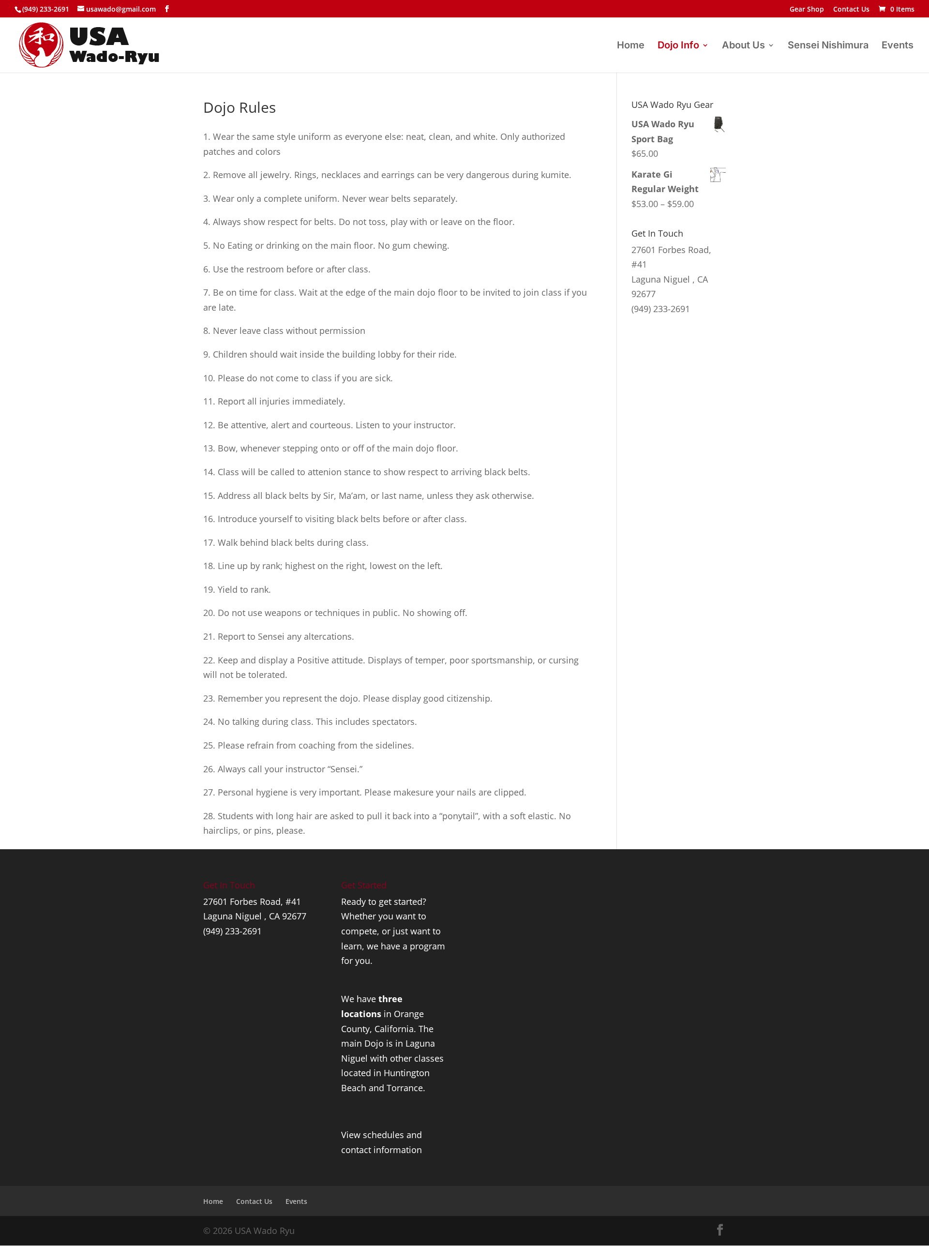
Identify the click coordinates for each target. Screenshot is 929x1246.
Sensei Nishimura (828, 46)
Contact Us (851, 10)
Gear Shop (807, 10)
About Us (743, 46)
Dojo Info (678, 46)
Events (898, 46)
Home (630, 46)
